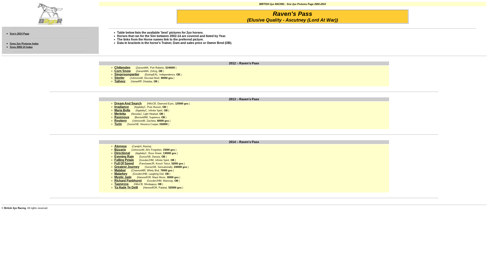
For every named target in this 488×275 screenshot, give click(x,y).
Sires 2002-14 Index (21, 47)
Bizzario (120, 149)
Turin (118, 124)
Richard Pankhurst (128, 180)
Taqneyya (121, 184)
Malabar (120, 170)
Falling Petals (124, 160)
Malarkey (120, 173)
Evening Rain (124, 156)
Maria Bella (122, 110)
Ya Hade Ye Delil (126, 187)
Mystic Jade (123, 177)
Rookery (120, 120)
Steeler (119, 77)
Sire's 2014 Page (19, 33)
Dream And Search (128, 103)
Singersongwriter (126, 74)
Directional (122, 153)
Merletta (120, 113)
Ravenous (121, 117)
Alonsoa (120, 146)
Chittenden (122, 67)
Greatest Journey (126, 166)
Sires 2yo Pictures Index (24, 43)
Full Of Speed (124, 163)
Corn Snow (122, 71)
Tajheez (119, 81)
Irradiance (121, 106)
